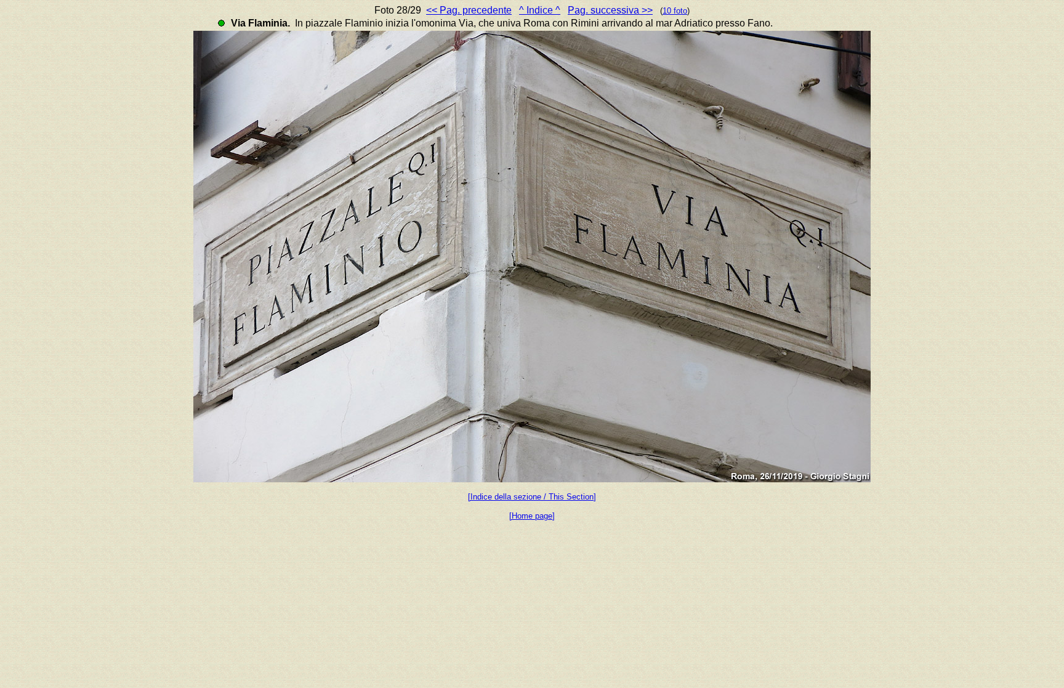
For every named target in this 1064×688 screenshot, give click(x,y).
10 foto (675, 10)
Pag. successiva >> (610, 10)
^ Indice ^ (539, 10)
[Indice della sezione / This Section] (532, 496)
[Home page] (532, 515)
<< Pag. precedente (469, 10)
